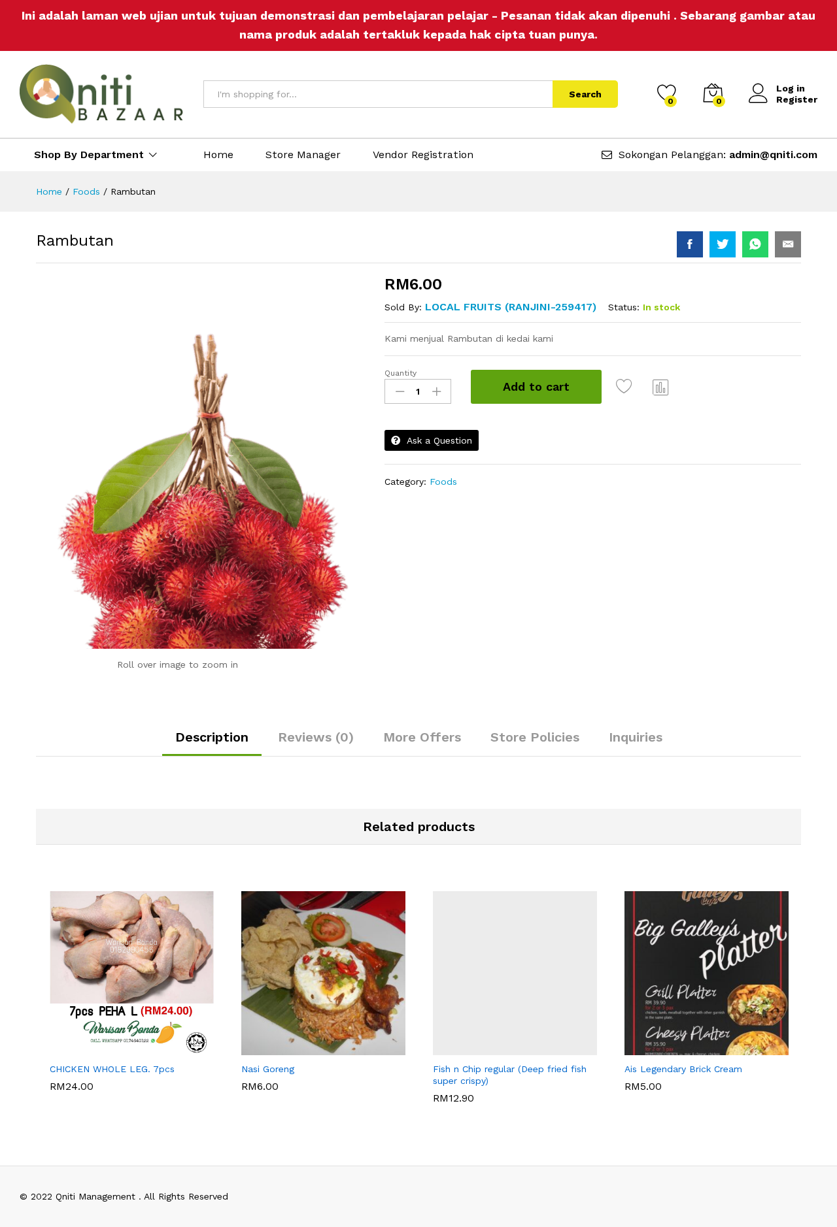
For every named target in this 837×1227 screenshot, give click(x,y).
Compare (661, 387)
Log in (790, 88)
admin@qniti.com (773, 154)
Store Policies (534, 737)
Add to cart (536, 386)
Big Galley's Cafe (470, 1067)
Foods (443, 481)
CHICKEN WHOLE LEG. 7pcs (112, 1092)
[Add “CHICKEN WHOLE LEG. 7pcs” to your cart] (87, 1047)
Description (211, 737)
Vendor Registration (423, 155)
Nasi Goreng (267, 1092)
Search (585, 94)
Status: (624, 307)
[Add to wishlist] (626, 387)
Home (218, 155)
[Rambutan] (690, 244)
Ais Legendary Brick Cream (683, 1092)
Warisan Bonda (83, 1067)
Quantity (400, 373)
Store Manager (303, 155)
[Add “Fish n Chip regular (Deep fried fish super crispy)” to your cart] (470, 1047)
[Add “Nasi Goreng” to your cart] (278, 1047)
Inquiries (635, 737)
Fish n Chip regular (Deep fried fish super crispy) (510, 1098)
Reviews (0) (316, 737)
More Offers (422, 737)
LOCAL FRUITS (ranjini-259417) (510, 307)
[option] (132, 991)
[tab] (212, 742)
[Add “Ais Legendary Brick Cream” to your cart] (662, 1047)
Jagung (257, 1067)
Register (796, 99)
